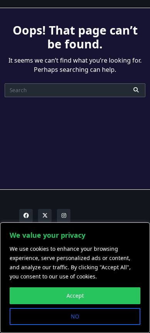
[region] (75, 277)
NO (75, 316)
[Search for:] (75, 90)
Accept (75, 295)
